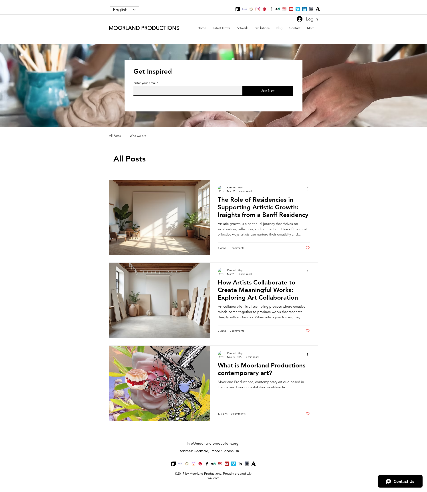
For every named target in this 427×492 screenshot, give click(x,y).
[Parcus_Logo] (284, 9)
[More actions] (309, 189)
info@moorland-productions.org (212, 443)
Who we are (138, 136)
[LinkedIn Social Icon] (304, 9)
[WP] (311, 9)
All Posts (115, 136)
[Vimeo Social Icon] (298, 9)
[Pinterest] (264, 9)
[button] (242, 27)
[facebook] (271, 9)
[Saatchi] (251, 9)
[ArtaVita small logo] (278, 9)
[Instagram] (258, 9)
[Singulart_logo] (244, 9)
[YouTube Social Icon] (291, 9)
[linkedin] (240, 464)
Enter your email (144, 82)
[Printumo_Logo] (238, 9)
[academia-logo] (318, 9)
